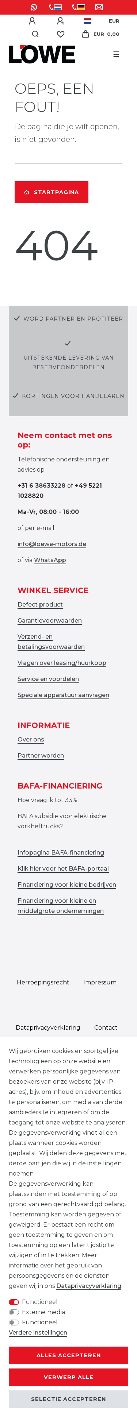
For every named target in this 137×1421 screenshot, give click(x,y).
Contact (106, 1027)
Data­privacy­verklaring (48, 1027)
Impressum (100, 982)
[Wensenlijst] (60, 34)
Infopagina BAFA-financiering (61, 852)
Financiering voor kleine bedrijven (67, 884)
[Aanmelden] (33, 21)
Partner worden (41, 755)
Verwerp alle (69, 1377)
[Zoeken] (35, 34)
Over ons (31, 739)
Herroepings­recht (43, 982)
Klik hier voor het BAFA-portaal (63, 868)
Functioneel (40, 1301)
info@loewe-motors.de (52, 544)
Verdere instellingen (38, 1332)
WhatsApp (50, 560)
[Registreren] (61, 21)
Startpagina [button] (56, 192)
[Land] (87, 21)
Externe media (43, 1312)
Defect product (40, 604)
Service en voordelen (48, 678)
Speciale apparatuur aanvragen (63, 695)
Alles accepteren (69, 1355)
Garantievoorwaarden (50, 620)
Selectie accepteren (68, 1399)
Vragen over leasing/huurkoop (62, 662)
